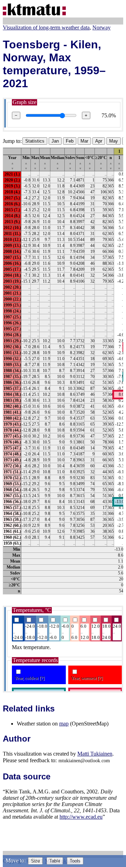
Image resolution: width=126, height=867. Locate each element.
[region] (63, 370)
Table (54, 860)
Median (57, 162)
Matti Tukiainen (94, 754)
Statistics (34, 141)
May (113, 141)
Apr (98, 141)
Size (35, 860)
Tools (75, 860)
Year (12, 162)
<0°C (89, 162)
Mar (84, 141)
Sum (80, 162)
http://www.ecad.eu (81, 817)
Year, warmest (87, 678)
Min (26, 162)
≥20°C (101, 162)
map (64, 724)
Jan (55, 141)
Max (35, 162)
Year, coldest (29, 678)
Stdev (70, 162)
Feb (70, 141)
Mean (45, 162)
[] (42, 678)
